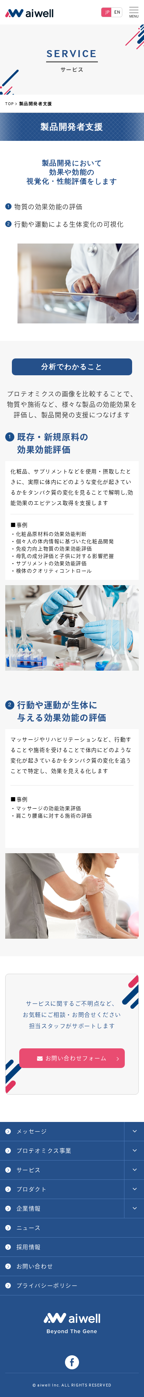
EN (117, 12)
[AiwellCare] (29, 12)
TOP (9, 103)
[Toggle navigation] (134, 12)
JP (108, 12)
